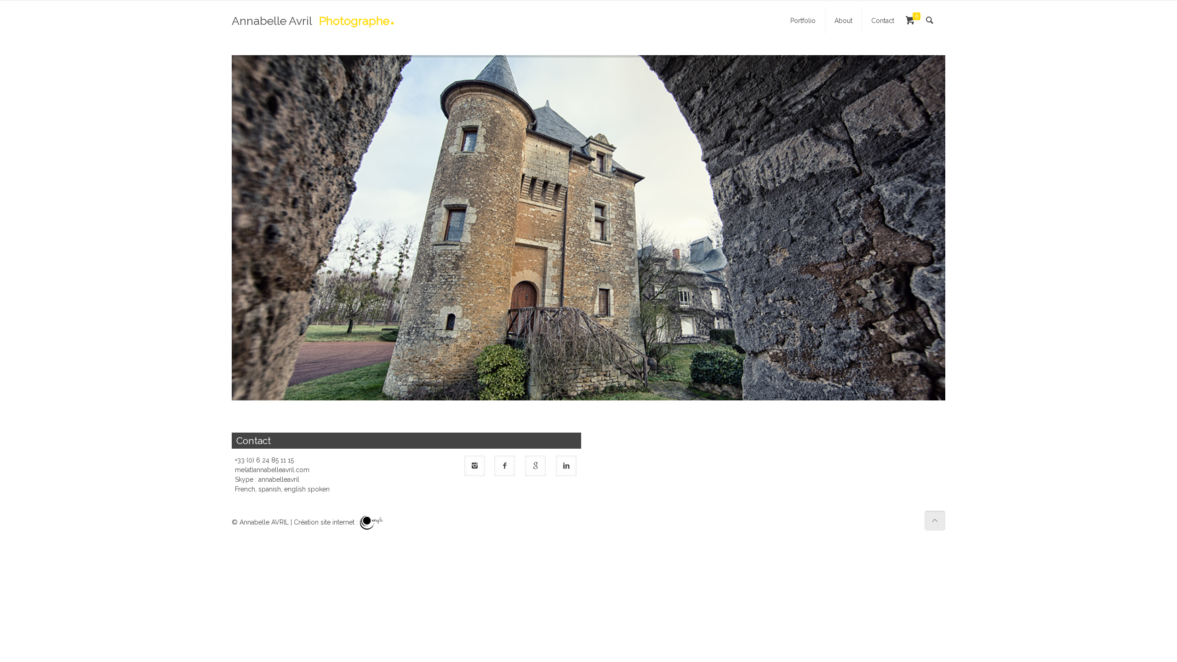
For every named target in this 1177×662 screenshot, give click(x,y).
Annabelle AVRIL (264, 522)
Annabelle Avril (310, 22)
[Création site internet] (372, 522)
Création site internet (324, 522)
